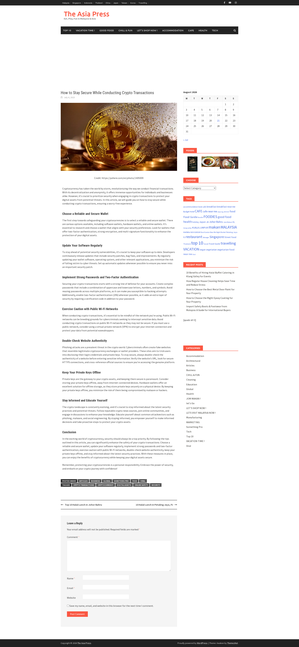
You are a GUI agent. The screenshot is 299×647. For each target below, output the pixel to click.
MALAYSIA (229, 227)
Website (71, 597)
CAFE (191, 30)
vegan (203, 249)
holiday (195, 222)
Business (95, 481)
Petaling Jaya (231, 232)
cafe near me (210, 211)
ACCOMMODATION (172, 30)
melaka (186, 232)
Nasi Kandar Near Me (208, 232)
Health (190, 393)
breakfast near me (226, 206)
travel (206, 244)
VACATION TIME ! (85, 30)
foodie (200, 217)
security (156, 485)
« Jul (185, 139)
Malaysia (65, 3)
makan (214, 227)
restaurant (194, 236)
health (187, 222)
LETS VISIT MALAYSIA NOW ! (201, 412)
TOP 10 (67, 30)
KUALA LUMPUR (200, 227)
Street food (230, 237)
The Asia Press (86, 13)
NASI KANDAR (195, 232)
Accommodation (195, 355)
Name (71, 578)
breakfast (212, 206)
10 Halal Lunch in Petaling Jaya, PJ (154, 504)
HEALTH (203, 30)
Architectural (193, 360)
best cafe (202, 207)
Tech (134, 481)
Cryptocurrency (105, 485)
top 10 (197, 243)
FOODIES (210, 216)
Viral (142, 481)
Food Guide (190, 217)
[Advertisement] (149, 62)
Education (191, 384)
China (108, 3)
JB (207, 222)
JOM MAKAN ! (193, 398)
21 (218, 120)
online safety (141, 485)
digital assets (124, 485)
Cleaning (191, 379)
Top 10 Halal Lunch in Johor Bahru (83, 504)
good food (224, 217)
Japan (115, 3)
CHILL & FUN (125, 30)
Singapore (76, 3)
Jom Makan (227, 222)
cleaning (220, 212)
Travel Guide (214, 243)
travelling (228, 243)
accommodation (190, 207)
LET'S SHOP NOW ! (196, 408)
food (232, 211)
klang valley (187, 228)
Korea (132, 3)
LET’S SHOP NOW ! (147, 30)
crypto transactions (83, 485)
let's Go (190, 403)
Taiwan (124, 3)
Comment (73, 537)
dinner (226, 211)
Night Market (221, 232)
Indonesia (88, 3)
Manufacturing (194, 417)
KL (234, 222)
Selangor (206, 237)
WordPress (202, 643)
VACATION (191, 249)
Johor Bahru (216, 222)
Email (71, 588)
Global (106, 481)
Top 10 (189, 436)
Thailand (98, 3)
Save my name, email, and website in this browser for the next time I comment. (111, 605)
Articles (83, 481)
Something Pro (121, 481)
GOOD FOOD (107, 30)
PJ (184, 237)
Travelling (143, 3)
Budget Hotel (188, 211)
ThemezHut (232, 643)
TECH (215, 30)
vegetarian (211, 249)
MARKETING (193, 422)
